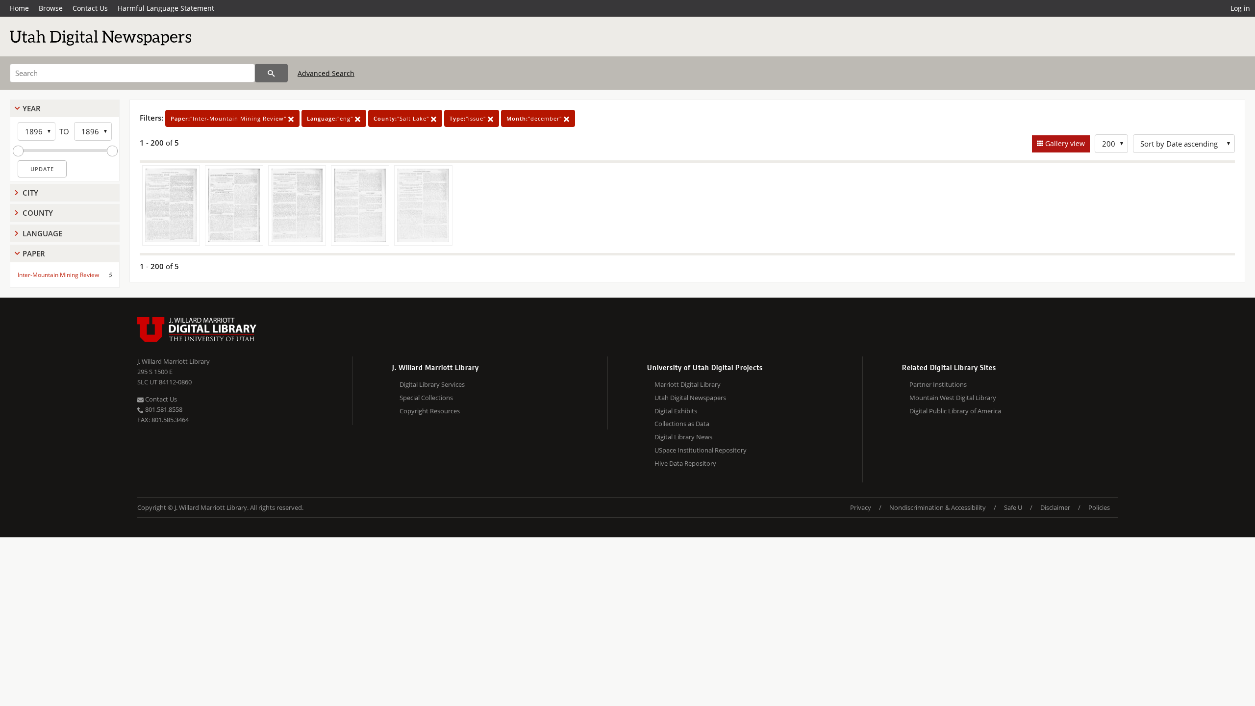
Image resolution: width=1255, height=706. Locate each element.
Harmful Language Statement (166, 8)
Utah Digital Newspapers (690, 397)
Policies (1099, 507)
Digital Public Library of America (955, 410)
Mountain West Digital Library (952, 397)
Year (32, 108)
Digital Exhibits (675, 410)
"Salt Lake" (402, 118)
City (30, 193)
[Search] (271, 73)
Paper (34, 253)
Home (19, 8)
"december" (535, 118)
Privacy (860, 507)
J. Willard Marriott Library (173, 361)
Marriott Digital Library (687, 384)
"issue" (469, 118)
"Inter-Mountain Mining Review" (229, 118)
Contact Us (90, 8)
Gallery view (1064, 143)
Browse (51, 8)
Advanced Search (326, 73)
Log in (1240, 8)
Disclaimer (1055, 507)
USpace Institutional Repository (700, 450)
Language (42, 233)
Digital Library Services (432, 384)
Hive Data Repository (685, 463)
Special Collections (426, 397)
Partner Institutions (938, 384)
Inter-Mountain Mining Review (58, 275)
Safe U (1013, 507)
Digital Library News (683, 436)
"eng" (331, 118)
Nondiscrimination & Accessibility (937, 507)
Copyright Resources (430, 410)
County (38, 213)
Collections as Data (681, 423)
